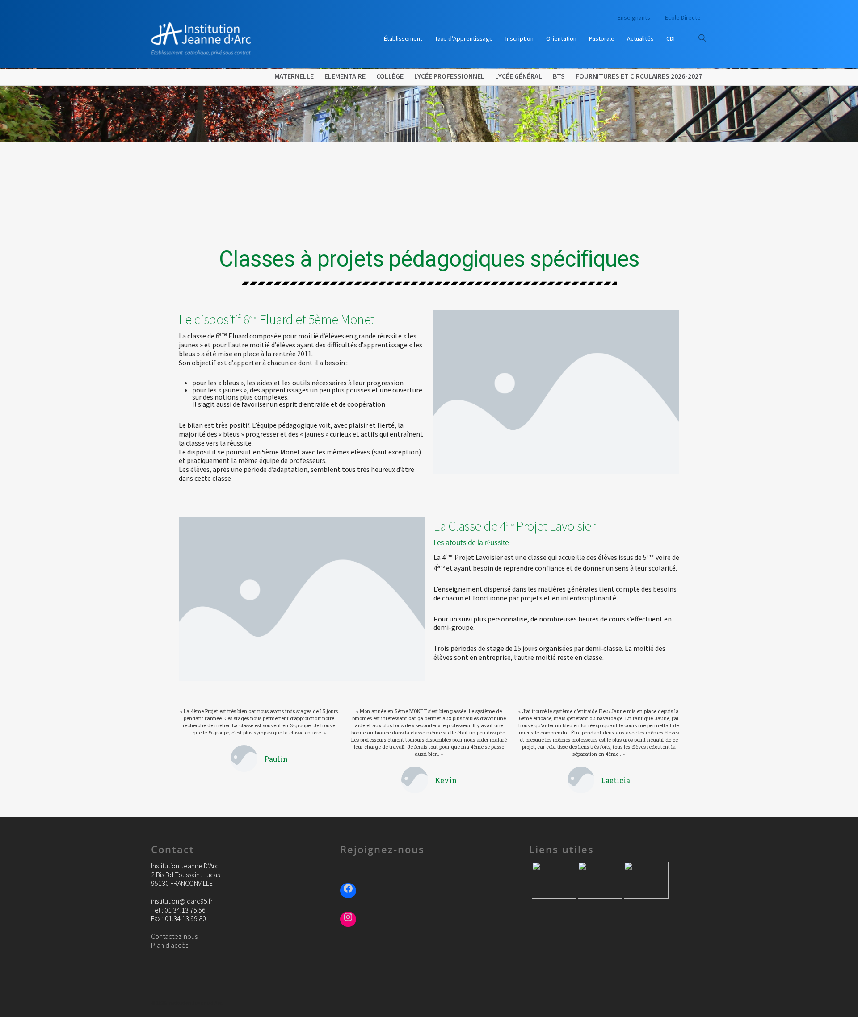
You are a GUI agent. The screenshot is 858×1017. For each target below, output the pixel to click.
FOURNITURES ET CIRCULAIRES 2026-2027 (639, 75)
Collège (390, 75)
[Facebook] (348, 889)
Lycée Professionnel (449, 75)
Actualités (640, 38)
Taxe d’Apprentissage (464, 38)
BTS (559, 75)
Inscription (519, 38)
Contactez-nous (174, 936)
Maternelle (294, 75)
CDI (670, 38)
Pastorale (601, 38)
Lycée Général (518, 75)
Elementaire (345, 75)
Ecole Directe (683, 17)
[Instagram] (348, 918)
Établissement (403, 38)
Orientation (561, 38)
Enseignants (634, 17)
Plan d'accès (169, 945)
